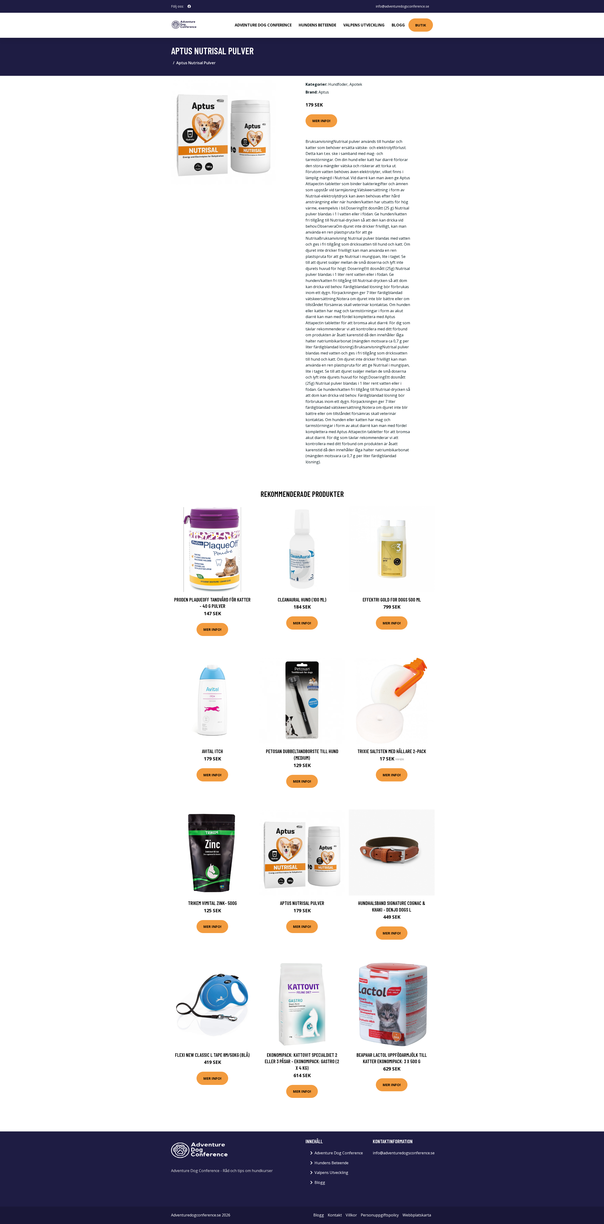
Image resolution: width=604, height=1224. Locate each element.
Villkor (351, 1215)
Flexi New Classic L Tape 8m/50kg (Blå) (212, 1055)
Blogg (398, 25)
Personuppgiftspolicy (380, 1215)
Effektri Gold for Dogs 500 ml (392, 599)
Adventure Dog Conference (263, 25)
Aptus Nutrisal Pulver (302, 903)
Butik (420, 25)
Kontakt (335, 1215)
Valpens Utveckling (364, 25)
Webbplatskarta (417, 1215)
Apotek (355, 84)
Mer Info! (321, 120)
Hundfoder (338, 84)
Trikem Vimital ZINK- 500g (212, 903)
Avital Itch (212, 751)
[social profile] (189, 6)
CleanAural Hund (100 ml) (302, 599)
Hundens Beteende (317, 25)
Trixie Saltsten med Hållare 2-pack (391, 751)
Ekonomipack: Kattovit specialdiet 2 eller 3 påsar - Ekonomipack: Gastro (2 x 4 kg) (302, 1061)
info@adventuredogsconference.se (402, 6)
